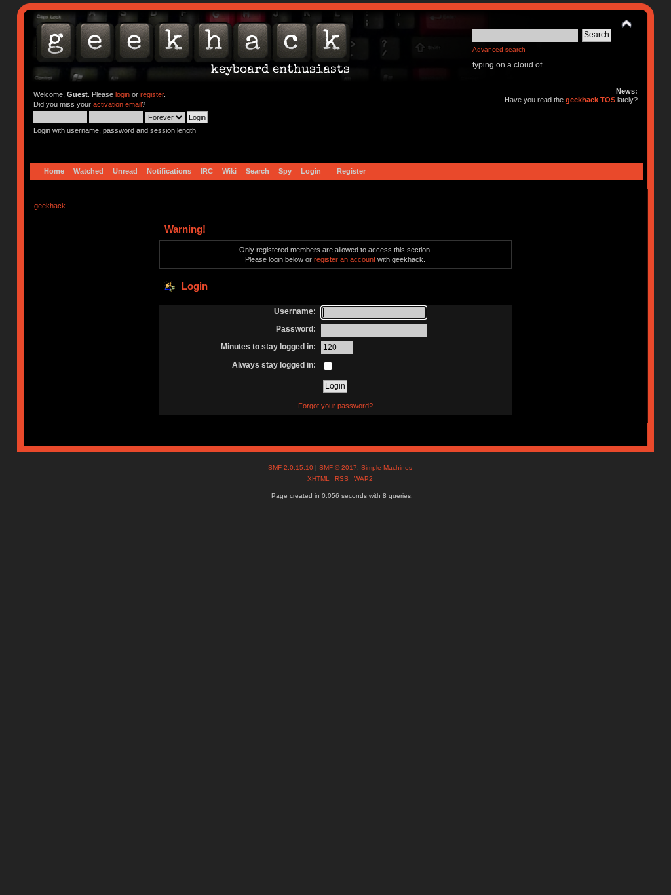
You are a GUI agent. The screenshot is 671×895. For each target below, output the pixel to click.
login (122, 94)
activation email (117, 104)
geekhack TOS (590, 100)
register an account (344, 259)
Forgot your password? (335, 405)
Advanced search (499, 49)
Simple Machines (386, 467)
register (152, 94)
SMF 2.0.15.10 (291, 467)
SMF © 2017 (338, 467)
